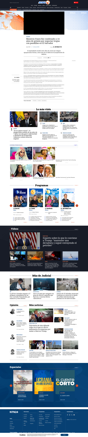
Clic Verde (40, 414)
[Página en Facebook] (67, 415)
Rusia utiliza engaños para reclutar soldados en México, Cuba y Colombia (22, 324)
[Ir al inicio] (15, 413)
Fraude (46, 261)
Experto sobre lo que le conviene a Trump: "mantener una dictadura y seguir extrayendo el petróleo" (60, 242)
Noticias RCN (25, 432)
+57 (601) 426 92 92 (73, 419)
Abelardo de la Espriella (67, 132)
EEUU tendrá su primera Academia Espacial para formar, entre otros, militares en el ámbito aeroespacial (17, 265)
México (11, 425)
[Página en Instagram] (69, 415)
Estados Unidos (45, 132)
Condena (39, 100)
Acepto (64, 434)
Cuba (38, 9)
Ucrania (43, 123)
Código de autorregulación (58, 421)
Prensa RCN (56, 426)
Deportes (34, 7)
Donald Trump (45, 235)
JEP (10, 291)
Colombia (15, 128)
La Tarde (32, 208)
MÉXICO (43, 5)
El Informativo (57, 47)
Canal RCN (20, 432)
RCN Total (73, 432)
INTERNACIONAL (54, 5)
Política (23, 7)
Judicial (30, 7)
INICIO (32, 5)
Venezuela (11, 423)
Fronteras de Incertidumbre (22, 396)
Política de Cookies (42, 435)
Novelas (54, 432)
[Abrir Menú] (11, 7)
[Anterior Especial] (11, 385)
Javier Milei (31, 350)
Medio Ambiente (19, 334)
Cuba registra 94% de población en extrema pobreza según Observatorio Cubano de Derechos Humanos (67, 219)
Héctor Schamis (21, 357)
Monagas (64, 350)
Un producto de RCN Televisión (66, 432)
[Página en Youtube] (74, 415)
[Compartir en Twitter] (45, 57)
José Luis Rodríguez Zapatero (27, 9)
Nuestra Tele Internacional (41, 7)
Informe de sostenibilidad (58, 419)
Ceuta (28, 261)
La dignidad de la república (20, 312)
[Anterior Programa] (11, 205)
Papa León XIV (66, 317)
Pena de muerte (36, 291)
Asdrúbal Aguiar (19, 309)
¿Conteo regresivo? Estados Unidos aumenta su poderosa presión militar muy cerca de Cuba (19, 219)
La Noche (16, 208)
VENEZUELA (40, 5)
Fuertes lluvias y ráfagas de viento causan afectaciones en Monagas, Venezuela (69, 353)
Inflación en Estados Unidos (51, 350)
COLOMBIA (35, 5)
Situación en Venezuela (21, 349)
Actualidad (19, 7)
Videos (14, 228)
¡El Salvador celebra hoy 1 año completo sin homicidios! (15, 80)
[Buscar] (77, 7)
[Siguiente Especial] (77, 385)
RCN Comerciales (40, 432)
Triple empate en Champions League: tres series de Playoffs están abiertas (70, 312)
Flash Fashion (47, 416)
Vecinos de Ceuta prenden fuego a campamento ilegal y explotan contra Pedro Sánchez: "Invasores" (35, 264)
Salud (62, 7)
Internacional (12, 428)
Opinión (69, 7)
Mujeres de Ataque (48, 422)
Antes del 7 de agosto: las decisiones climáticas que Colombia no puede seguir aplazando (21, 339)
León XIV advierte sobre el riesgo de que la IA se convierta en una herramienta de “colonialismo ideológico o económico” (70, 322)
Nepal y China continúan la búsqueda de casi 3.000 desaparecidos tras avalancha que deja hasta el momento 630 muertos (70, 127)
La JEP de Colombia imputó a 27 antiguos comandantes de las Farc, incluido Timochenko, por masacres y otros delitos (20, 296)
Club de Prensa (47, 414)
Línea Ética (55, 425)
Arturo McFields (19, 320)
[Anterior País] (77, 9)
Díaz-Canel (34, 9)
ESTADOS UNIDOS (48, 5)
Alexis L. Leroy (20, 344)
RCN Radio (29, 432)
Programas (65, 7)
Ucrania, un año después (43, 396)
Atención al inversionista (58, 418)
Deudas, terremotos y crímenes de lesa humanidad (21, 353)
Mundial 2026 (42, 9)
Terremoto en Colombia (68, 328)
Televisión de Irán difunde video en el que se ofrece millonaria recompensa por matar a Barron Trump (39, 328)
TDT (59, 432)
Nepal (64, 123)
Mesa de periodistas (40, 423)
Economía (27, 7)
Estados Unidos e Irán (33, 323)
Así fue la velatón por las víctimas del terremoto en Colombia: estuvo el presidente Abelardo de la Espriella (70, 136)
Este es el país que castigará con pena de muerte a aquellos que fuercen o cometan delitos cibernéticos (43, 296)
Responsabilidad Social (57, 414)
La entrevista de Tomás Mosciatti (41, 419)
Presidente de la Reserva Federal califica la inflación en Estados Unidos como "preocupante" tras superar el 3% (53, 354)
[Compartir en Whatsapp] (50, 57)
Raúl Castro (19, 9)
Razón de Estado (41, 425)
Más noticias (36, 305)
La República (34, 432)
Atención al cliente (57, 416)
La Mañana (49, 208)
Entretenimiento (57, 7)
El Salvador (28, 36)
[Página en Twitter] (71, 415)
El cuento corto (65, 395)
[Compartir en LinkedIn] (47, 57)
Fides (57, 432)
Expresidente (44, 100)
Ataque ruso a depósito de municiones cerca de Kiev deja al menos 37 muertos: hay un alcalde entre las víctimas (49, 127)
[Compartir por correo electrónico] (48, 57)
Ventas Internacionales (57, 423)
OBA (54, 428)
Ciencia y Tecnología (50, 7)
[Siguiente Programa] (77, 205)
